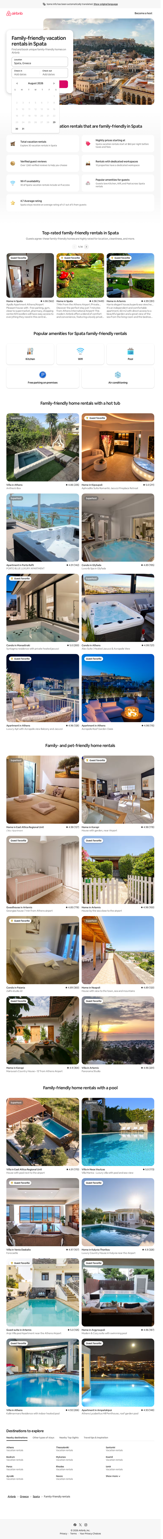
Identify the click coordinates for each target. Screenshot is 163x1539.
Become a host (143, 13)
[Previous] (74, 246)
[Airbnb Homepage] (14, 13)
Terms (73, 1533)
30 (16, 128)
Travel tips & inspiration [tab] (96, 1437)
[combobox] (39, 63)
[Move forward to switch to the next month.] (54, 83)
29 (54, 122)
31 (23, 128)
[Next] (86, 246)
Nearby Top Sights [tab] (69, 1437)
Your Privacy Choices (90, 1533)
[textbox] (25, 74)
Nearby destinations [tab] (17, 1437)
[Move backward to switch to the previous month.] (17, 83)
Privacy (63, 1533)
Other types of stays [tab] (43, 1437)
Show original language (106, 4)
